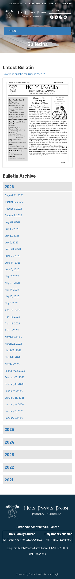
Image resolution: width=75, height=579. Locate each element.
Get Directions (37, 553)
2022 (9, 467)
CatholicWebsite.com (40, 574)
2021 (9, 479)
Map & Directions (37, 4)
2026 (9, 186)
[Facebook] (52, 17)
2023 (9, 454)
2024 (9, 442)
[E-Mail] (65, 17)
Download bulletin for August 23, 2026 (24, 73)
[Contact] (60, 17)
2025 (9, 429)
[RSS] (56, 17)
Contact (53, 4)
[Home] (25, 14)
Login (56, 574)
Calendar (67, 4)
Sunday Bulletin (17, 4)
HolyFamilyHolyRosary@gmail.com (27, 547)
